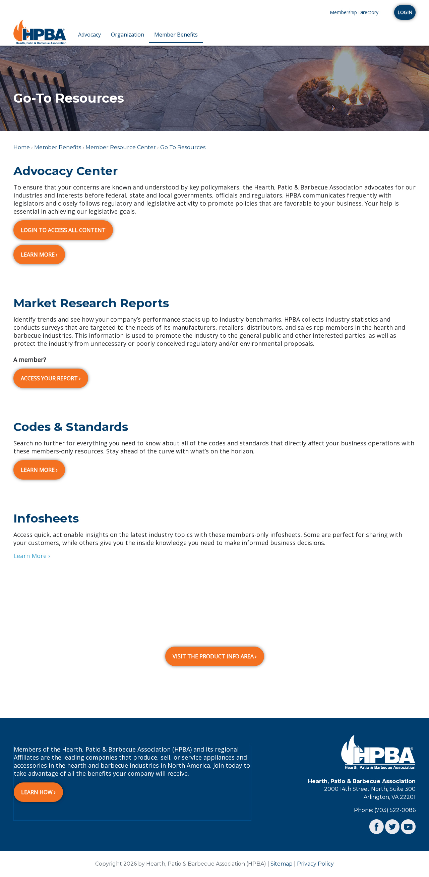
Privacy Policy (315, 864)
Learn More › (39, 254)
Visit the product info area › (215, 656)
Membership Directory (354, 12)
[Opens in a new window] (376, 826)
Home (21, 147)
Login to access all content (63, 230)
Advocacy (89, 34)
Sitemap (281, 864)
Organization (127, 34)
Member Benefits (176, 34)
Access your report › (51, 378)
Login (404, 12)
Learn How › (38, 792)
